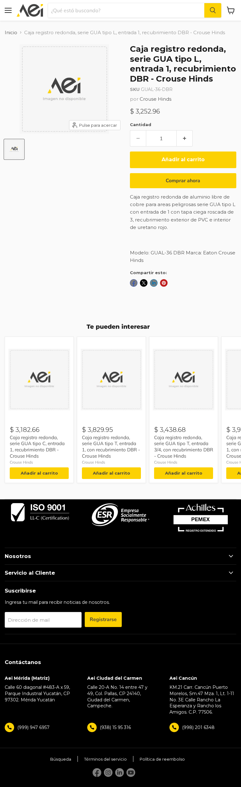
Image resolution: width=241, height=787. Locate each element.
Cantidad (140, 124)
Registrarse (103, 619)
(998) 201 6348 (198, 727)
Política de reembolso (162, 759)
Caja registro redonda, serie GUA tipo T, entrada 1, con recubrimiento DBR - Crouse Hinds (111, 446)
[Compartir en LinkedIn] (154, 283)
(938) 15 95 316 (115, 727)
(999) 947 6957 (33, 727)
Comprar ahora (183, 180)
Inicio (11, 32)
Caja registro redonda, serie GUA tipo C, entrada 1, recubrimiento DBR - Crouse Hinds (37, 446)
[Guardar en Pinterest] (164, 283)
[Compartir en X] (143, 283)
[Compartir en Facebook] (133, 283)
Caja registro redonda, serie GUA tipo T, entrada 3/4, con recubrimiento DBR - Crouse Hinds (183, 446)
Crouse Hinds (155, 99)
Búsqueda (60, 759)
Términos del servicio (105, 759)
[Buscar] (212, 10)
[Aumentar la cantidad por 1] (185, 138)
